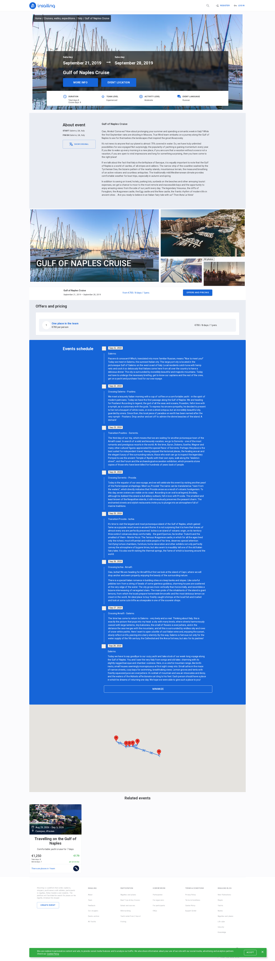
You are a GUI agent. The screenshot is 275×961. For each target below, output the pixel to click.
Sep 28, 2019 (115, 646)
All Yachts (92, 922)
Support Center (190, 911)
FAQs (155, 911)
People (220, 900)
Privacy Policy (190, 895)
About (90, 895)
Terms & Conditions (192, 900)
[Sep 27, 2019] (104, 608)
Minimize (158, 689)
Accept (250, 952)
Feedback (91, 906)
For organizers (158, 900)
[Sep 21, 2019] (104, 348)
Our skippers (93, 911)
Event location (119, 82)
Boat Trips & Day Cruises (130, 900)
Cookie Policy (53, 954)
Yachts (220, 906)
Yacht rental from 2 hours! (130, 916)
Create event (48, 905)
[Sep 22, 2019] (104, 386)
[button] (137, 293)
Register (225, 5)
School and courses (127, 906)
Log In (241, 5)
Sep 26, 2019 (115, 561)
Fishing (123, 922)
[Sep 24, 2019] (104, 472)
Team (90, 900)
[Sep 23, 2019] (104, 428)
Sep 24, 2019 (115, 472)
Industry (221, 927)
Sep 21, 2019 (115, 348)
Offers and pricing (198, 292)
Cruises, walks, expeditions (59, 18)
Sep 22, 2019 (115, 386)
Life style (221, 922)
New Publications (224, 895)
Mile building (125, 911)
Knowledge (222, 932)
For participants (159, 906)
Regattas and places (128, 895)
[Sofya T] (76, 868)
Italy (80, 18)
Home (38, 18)
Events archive (93, 916)
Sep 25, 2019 (115, 513)
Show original (81, 144)
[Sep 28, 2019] (104, 646)
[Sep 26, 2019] (104, 562)
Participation (157, 895)
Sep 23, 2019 (115, 427)
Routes (220, 911)
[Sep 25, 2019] (104, 514)
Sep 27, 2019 (115, 608)
